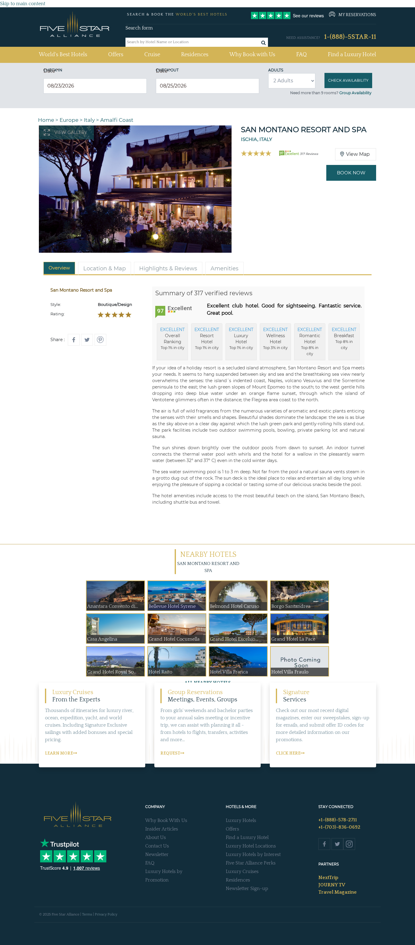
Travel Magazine (337, 892)
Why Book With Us (166, 820)
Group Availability (355, 93)
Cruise (152, 55)
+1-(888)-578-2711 (337, 820)
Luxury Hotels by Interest (253, 854)
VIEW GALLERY (70, 132)
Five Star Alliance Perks (251, 863)
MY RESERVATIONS (357, 14)
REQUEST (170, 753)
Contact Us (157, 846)
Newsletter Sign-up (247, 888)
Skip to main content (22, 3)
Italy (89, 120)
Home (46, 120)
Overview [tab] (59, 268)
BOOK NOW (351, 173)
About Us (155, 837)
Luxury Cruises (242, 871)
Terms (87, 914)
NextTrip (328, 877)
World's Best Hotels (63, 54)
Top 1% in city (172, 338)
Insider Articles (161, 829)
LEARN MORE (59, 753)
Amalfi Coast (116, 120)
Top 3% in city (275, 338)
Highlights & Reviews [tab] (168, 268)
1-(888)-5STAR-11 (350, 37)
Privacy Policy (106, 914)
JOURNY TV (331, 885)
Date (50, 71)
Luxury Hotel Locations (251, 846)
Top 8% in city (309, 341)
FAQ (301, 55)
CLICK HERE (288, 753)
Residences (194, 55)
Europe (69, 120)
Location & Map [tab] (104, 268)
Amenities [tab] (224, 268)
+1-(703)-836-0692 (339, 827)
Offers (115, 55)
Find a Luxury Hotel (352, 55)
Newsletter (157, 854)
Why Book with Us (252, 55)
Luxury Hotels (241, 820)
